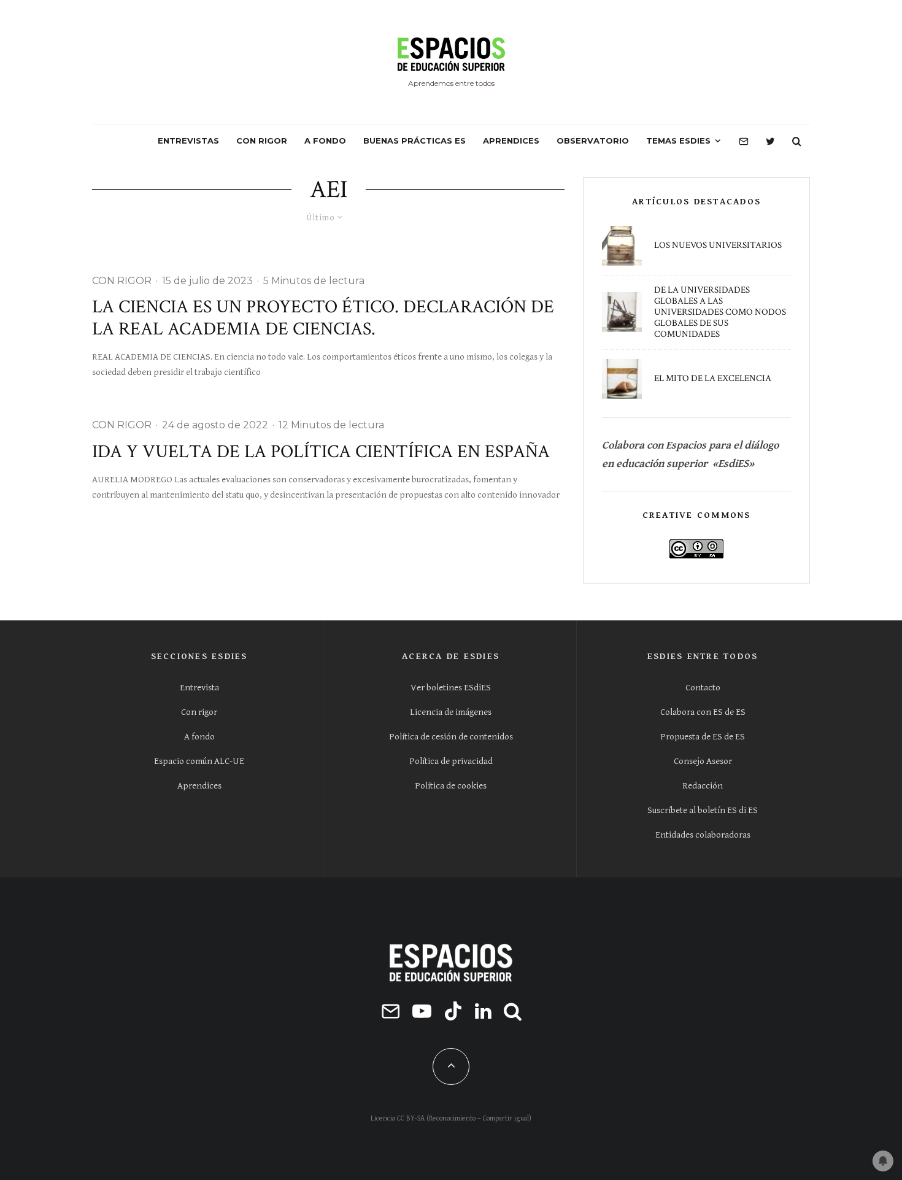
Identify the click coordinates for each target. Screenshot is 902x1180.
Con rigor (199, 712)
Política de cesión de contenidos (451, 736)
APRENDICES (511, 140)
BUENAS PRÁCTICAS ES (414, 140)
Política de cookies (451, 786)
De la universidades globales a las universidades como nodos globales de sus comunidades (720, 312)
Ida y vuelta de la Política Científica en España (321, 452)
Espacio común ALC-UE (199, 761)
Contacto (702, 687)
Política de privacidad (451, 761)
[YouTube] (422, 1010)
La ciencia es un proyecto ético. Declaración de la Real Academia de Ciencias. (323, 318)
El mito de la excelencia (712, 378)
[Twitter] (770, 141)
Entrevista (199, 687)
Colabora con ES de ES (703, 712)
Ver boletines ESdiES (451, 687)
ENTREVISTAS (188, 140)
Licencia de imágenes (450, 712)
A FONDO (325, 140)
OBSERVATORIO (593, 140)
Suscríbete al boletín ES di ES (702, 810)
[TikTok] (453, 1010)
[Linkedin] (483, 1010)
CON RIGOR (261, 140)
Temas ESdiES (678, 140)
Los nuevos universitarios (718, 245)
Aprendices (199, 786)
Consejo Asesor (703, 761)
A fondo (199, 736)
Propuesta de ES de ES (702, 736)
